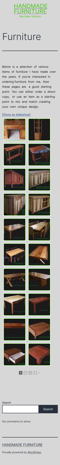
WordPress (34, 452)
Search (6, 402)
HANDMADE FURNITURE (31, 8)
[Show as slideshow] (16, 114)
